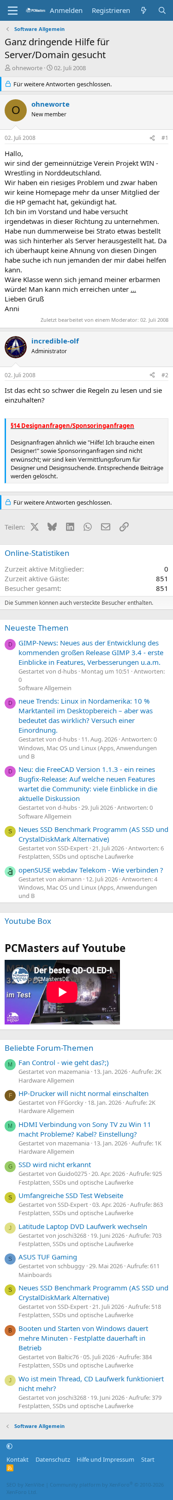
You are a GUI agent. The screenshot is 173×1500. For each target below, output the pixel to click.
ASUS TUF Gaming (47, 1256)
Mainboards (35, 1275)
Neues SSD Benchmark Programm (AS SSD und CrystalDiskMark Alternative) (93, 834)
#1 (164, 138)
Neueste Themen (37, 627)
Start (148, 1459)
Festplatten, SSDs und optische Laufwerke (75, 856)
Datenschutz (53, 1459)
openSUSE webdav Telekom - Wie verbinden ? (90, 869)
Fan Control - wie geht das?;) (63, 1062)
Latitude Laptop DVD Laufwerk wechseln (82, 1226)
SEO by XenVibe (25, 1484)
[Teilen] (152, 138)
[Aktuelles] (144, 10)
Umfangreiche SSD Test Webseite (70, 1195)
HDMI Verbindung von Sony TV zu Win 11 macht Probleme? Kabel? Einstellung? (84, 1129)
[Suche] (162, 10)
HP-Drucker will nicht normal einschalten (83, 1093)
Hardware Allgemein (46, 1080)
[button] (9, 1446)
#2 (164, 375)
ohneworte (27, 68)
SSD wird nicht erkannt (54, 1164)
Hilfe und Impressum (105, 1459)
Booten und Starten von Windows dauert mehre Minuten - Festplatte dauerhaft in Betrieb (83, 1338)
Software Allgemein (45, 688)
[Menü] (13, 10)
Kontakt (17, 1459)
